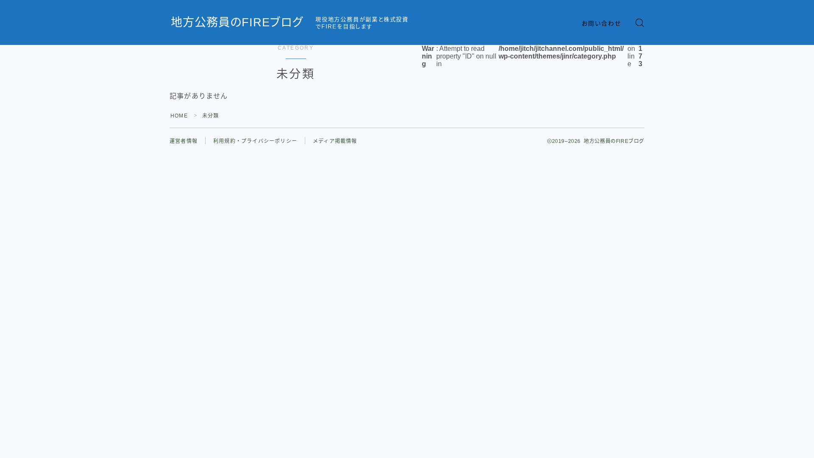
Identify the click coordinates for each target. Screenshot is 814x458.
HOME (179, 116)
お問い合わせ (602, 23)
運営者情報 (184, 141)
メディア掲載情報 (335, 141)
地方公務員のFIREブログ (237, 23)
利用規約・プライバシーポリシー (255, 141)
